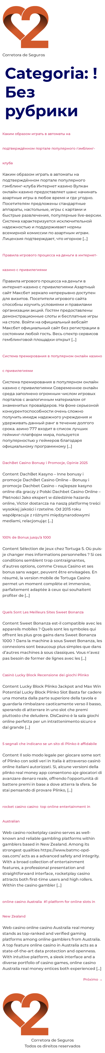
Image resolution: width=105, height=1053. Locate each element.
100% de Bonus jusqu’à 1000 (26, 537)
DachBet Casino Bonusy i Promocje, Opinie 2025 (45, 463)
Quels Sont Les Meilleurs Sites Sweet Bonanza (43, 612)
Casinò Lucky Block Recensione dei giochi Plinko (45, 675)
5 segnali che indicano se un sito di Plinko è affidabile (49, 744)
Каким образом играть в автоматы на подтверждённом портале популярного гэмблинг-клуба (48, 148)
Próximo (93, 979)
